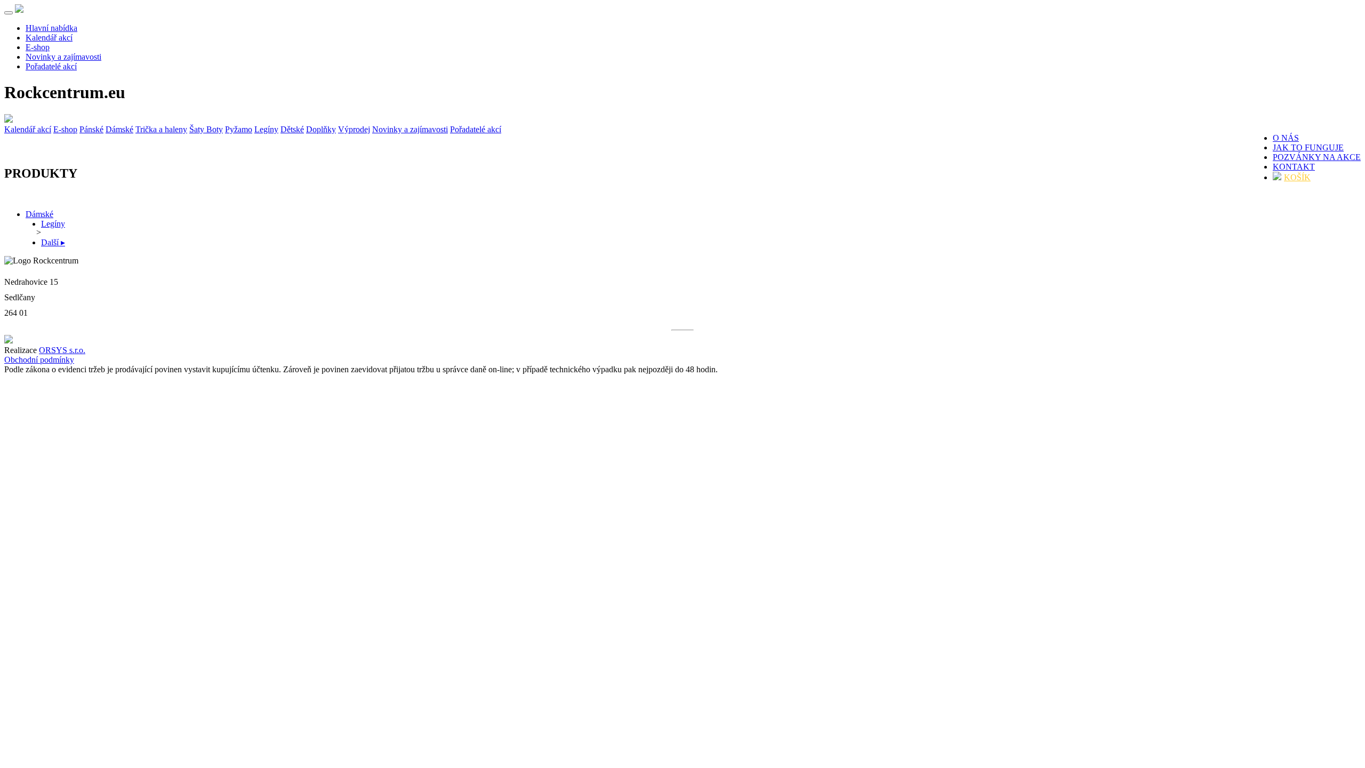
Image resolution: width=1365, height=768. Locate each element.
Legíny (266, 129)
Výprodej (354, 129)
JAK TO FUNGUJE (1308, 147)
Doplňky (321, 129)
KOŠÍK (1297, 177)
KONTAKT (1294, 166)
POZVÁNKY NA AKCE (1317, 157)
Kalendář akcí (49, 37)
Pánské (91, 129)
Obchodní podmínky (39, 359)
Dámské (119, 129)
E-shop (38, 47)
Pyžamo (238, 129)
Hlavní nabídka (51, 28)
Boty (214, 129)
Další (53, 242)
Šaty (197, 129)
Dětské (292, 129)
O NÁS (1286, 137)
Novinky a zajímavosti (63, 56)
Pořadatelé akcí (51, 66)
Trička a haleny (161, 129)
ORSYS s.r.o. (62, 350)
